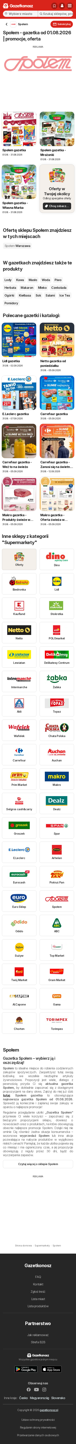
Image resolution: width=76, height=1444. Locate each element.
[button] (62, 6)
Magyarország (39, 1398)
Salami (50, 295)
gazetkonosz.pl (49, 1410)
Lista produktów (38, 1306)
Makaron (27, 288)
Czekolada (58, 288)
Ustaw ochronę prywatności (38, 1419)
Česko (23, 1398)
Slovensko (58, 1398)
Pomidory (11, 303)
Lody (7, 280)
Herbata (10, 288)
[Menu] (69, 6)
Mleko (42, 288)
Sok (38, 295)
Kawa (20, 280)
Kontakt (38, 1284)
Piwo (58, 280)
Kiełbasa (25, 295)
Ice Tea (64, 295)
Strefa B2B (38, 1342)
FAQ (38, 1277)
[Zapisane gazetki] (54, 6)
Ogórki (9, 295)
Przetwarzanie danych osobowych (38, 1435)
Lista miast (38, 1299)
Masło (33, 280)
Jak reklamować (38, 1335)
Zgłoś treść (38, 1291)
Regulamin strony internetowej (38, 1427)
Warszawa (17, 246)
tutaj (6, 1095)
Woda (46, 280)
